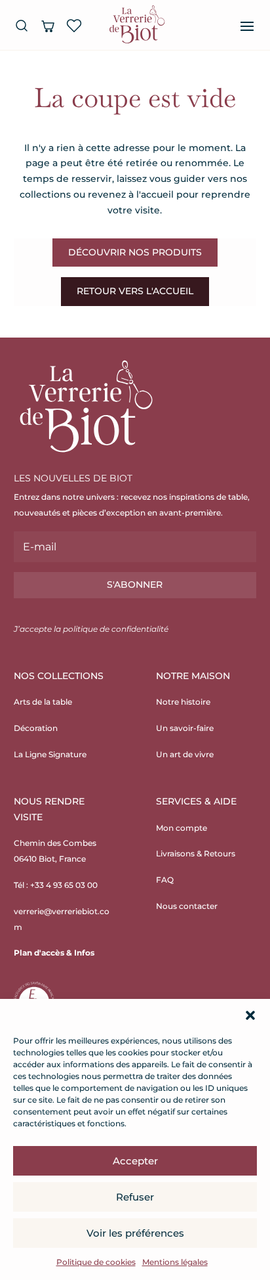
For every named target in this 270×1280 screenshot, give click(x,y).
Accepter (135, 1161)
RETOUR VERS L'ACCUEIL (135, 291)
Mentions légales (175, 1262)
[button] (250, 1015)
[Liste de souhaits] (74, 25)
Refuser (135, 1197)
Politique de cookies (96, 1262)
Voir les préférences (135, 1233)
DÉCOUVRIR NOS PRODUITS (135, 252)
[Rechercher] (21, 25)
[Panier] (48, 25)
